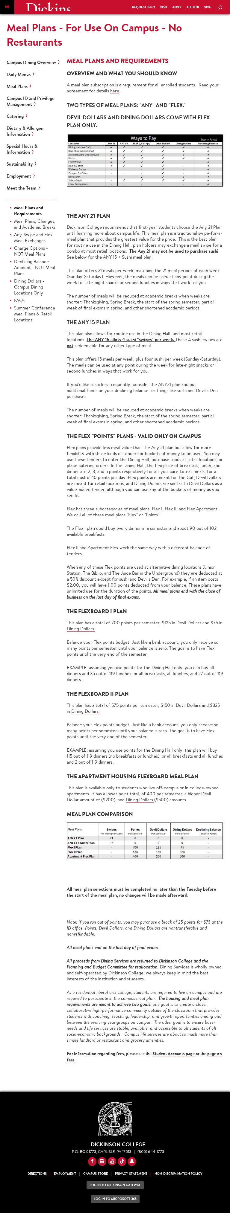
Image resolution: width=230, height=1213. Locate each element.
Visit (163, 7)
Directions (37, 1173)
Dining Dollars (140, 799)
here (114, 91)
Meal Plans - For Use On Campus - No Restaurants (94, 34)
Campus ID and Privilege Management (31, 101)
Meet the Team (21, 188)
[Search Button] (220, 8)
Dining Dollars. (81, 628)
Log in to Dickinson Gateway (115, 1185)
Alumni (192, 7)
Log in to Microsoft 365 (115, 1199)
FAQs (19, 300)
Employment (19, 176)
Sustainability (20, 164)
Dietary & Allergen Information (25, 131)
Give (207, 7)
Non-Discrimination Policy (178, 1173)
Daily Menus (19, 74)
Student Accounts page (173, 1054)
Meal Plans (17, 86)
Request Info (143, 7)
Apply (176, 7)
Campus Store (95, 1173)
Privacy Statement (131, 1173)
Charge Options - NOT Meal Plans (31, 251)
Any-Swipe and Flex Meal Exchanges (33, 237)
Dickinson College (48, 6)
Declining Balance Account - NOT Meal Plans (34, 267)
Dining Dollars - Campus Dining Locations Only (29, 287)
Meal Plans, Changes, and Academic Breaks (34, 224)
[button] (7, 7)
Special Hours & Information (22, 149)
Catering (15, 116)
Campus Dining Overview (31, 62)
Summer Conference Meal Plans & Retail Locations (34, 314)
